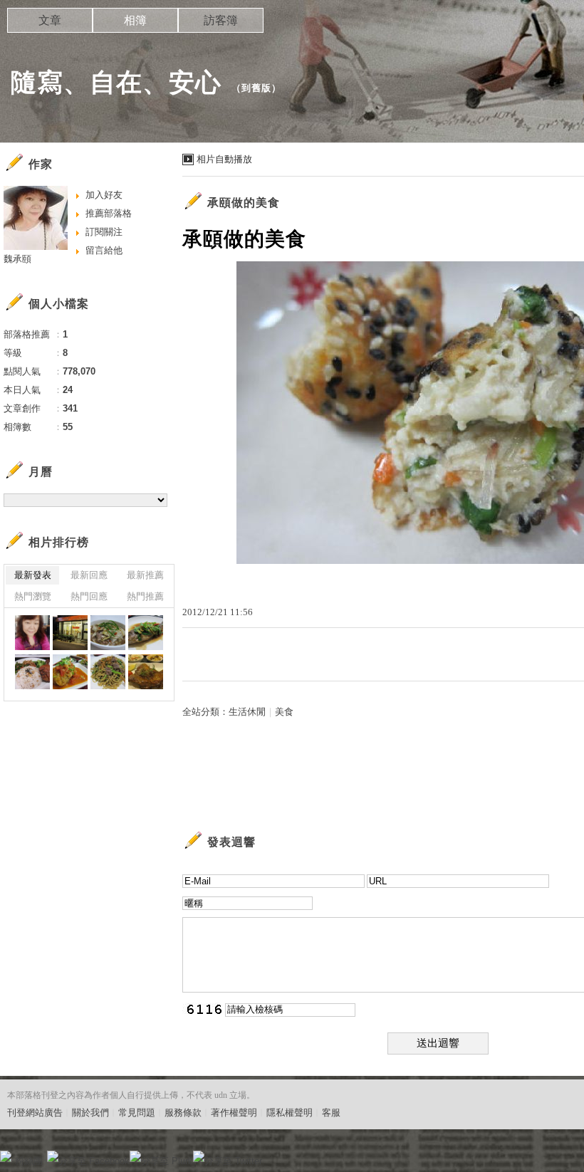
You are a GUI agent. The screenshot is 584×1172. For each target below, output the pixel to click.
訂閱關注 (103, 231)
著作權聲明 (234, 1112)
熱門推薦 (145, 596)
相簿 (135, 20)
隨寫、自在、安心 (116, 82)
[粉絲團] (5, 1156)
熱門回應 (89, 596)
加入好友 (103, 194)
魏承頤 (17, 258)
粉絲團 (29, 1161)
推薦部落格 (108, 213)
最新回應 (89, 575)
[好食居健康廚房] (107, 671)
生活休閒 (247, 711)
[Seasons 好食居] (70, 632)
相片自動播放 (224, 159)
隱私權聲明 (289, 1112)
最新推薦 (145, 575)
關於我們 (90, 1112)
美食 (284, 711)
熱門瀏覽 (32, 596)
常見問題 (136, 1112)
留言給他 (103, 250)
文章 (49, 20)
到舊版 (256, 88)
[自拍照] (32, 632)
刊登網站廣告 (35, 1112)
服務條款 (183, 1112)
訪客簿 (221, 20)
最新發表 (32, 575)
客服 (331, 1112)
